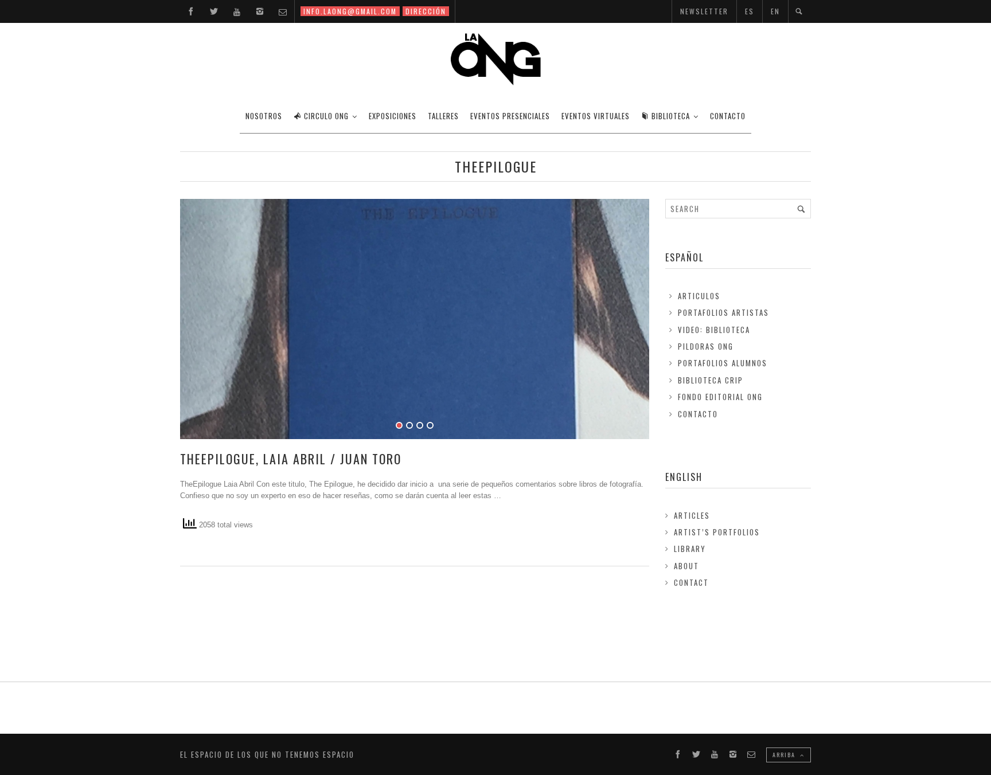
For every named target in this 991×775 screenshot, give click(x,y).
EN (775, 11)
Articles (692, 515)
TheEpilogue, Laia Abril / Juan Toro (290, 458)
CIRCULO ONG (326, 116)
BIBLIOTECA (670, 116)
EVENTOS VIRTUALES (595, 116)
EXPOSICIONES (392, 116)
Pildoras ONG (706, 346)
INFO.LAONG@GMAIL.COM (350, 11)
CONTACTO (728, 116)
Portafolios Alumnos (722, 363)
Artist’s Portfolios (717, 532)
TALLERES (443, 116)
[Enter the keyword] (801, 208)
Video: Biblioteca (714, 329)
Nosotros (263, 116)
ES (749, 11)
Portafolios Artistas (723, 312)
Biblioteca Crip (710, 380)
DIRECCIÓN (425, 11)
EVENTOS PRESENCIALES (510, 116)
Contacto (698, 414)
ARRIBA (785, 754)
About (686, 566)
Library (690, 548)
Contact (691, 582)
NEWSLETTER (704, 11)
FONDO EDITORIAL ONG (720, 396)
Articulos (699, 296)
